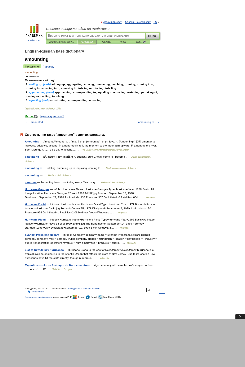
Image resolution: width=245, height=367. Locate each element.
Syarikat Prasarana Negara (42, 234)
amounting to (146, 121)
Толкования (87, 41)
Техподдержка (75, 288)
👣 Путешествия (36, 291)
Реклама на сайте (91, 288)
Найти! (152, 35)
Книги (123, 41)
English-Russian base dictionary (62, 41)
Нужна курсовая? (52, 116)
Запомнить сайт (113, 22)
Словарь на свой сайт (138, 22)
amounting (32, 156)
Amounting (32, 141)
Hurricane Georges (37, 189)
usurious (31, 182)
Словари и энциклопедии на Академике (77, 29)
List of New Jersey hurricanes (44, 249)
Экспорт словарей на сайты (38, 297)
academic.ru (34, 40)
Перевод (48, 66)
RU (155, 22)
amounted (37, 121)
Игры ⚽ (141, 41)
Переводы (105, 41)
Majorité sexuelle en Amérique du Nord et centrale (57, 265)
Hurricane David (35, 204)
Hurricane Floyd (35, 219)
